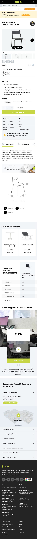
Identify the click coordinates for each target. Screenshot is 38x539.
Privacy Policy (6, 521)
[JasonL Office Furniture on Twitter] (4, 479)
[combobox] (18, 5)
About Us (4, 532)
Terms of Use (6, 527)
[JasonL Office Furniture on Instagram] (17, 479)
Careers (21, 532)
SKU (29, 65)
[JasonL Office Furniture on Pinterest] (22, 479)
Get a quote (29, 9)
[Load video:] (18, 350)
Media (21, 521)
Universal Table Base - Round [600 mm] (10, 245)
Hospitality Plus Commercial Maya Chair (28, 274)
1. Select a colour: (12, 69)
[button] (2, 2)
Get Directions (10, 403)
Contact (21, 129)
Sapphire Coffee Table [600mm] (27, 245)
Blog (20, 524)
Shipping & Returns (7, 524)
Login (20, 529)
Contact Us (5, 535)
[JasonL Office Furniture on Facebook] (8, 479)
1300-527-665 (9, 9)
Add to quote (18, 112)
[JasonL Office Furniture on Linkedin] (13, 479)
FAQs (20, 527)
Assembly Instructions (8, 529)
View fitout (18, 360)
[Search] (33, 5)
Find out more (25, 14)
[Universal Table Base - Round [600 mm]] (10, 236)
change (18, 87)
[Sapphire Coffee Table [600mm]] (27, 236)
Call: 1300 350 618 (8, 400)
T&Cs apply (7, 103)
